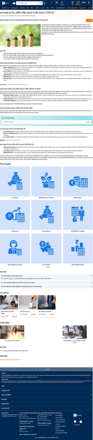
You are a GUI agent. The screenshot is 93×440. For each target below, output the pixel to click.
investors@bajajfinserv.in (46, 420)
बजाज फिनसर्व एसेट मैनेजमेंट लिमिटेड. (61, 432)
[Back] (14, 3)
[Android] (75, 421)
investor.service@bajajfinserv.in (29, 418)
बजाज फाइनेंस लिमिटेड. (59, 417)
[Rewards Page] (83, 3)
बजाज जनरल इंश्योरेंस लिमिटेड (60, 419)
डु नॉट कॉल (83, 8)
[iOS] (80, 421)
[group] (9, 306)
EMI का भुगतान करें (73, 8)
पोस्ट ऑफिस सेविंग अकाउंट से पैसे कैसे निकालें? (17, 85)
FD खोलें (89, 20)
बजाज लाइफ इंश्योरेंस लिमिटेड (60, 422)
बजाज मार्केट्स (57, 424)
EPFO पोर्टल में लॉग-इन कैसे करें (12, 140)
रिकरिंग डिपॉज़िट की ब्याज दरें (14, 360)
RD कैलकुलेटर (3, 360)
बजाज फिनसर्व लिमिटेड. (59, 415)
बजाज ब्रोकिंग (57, 428)
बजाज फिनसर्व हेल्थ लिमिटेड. (60, 430)
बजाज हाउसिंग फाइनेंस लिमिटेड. (60, 426)
